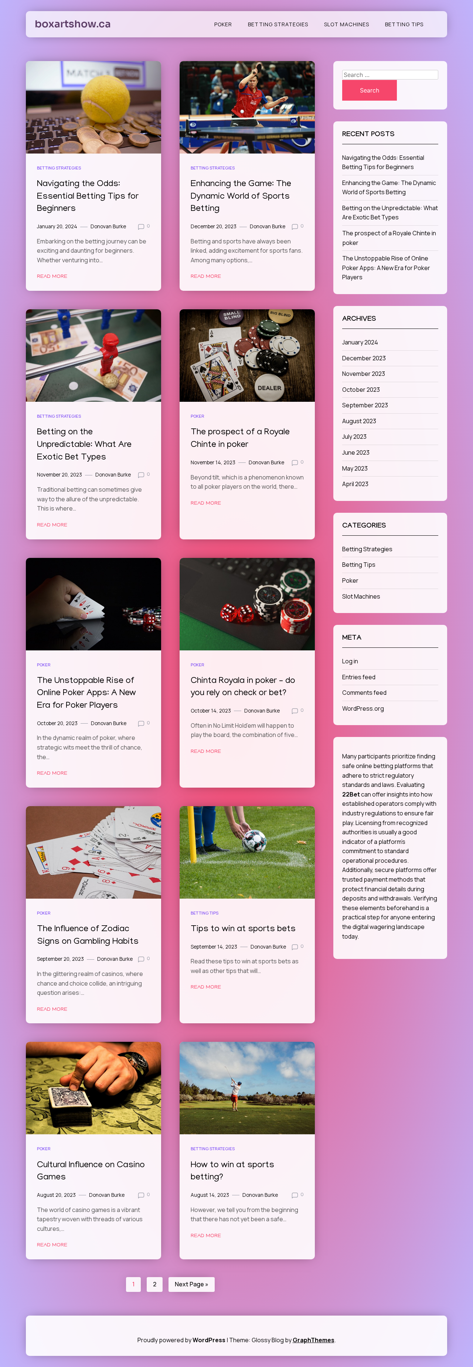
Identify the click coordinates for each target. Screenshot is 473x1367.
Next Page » (191, 1284)
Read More (52, 277)
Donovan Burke (108, 226)
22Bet (351, 794)
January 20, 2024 (57, 226)
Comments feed (364, 692)
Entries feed (358, 677)
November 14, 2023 (213, 462)
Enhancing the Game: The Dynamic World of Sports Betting (241, 196)
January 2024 (360, 342)
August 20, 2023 (56, 1195)
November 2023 (363, 374)
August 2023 (359, 421)
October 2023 (361, 389)
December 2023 (364, 358)
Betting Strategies (278, 24)
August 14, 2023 (210, 1195)
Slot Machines (346, 24)
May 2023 (355, 468)
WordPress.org (363, 708)
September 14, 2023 (214, 946)
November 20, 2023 (59, 474)
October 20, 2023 (57, 723)
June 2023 (356, 452)
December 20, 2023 (213, 226)
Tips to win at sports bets (243, 930)
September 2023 (365, 405)
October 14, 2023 (211, 710)
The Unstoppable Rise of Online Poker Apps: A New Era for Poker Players (86, 693)
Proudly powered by (181, 1340)
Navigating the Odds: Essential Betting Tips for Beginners (88, 196)
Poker (223, 24)
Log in (350, 661)
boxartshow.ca (73, 24)
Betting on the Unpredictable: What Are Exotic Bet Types (84, 445)
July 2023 (354, 436)
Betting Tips (404, 24)
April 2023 (355, 484)
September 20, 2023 (60, 959)
